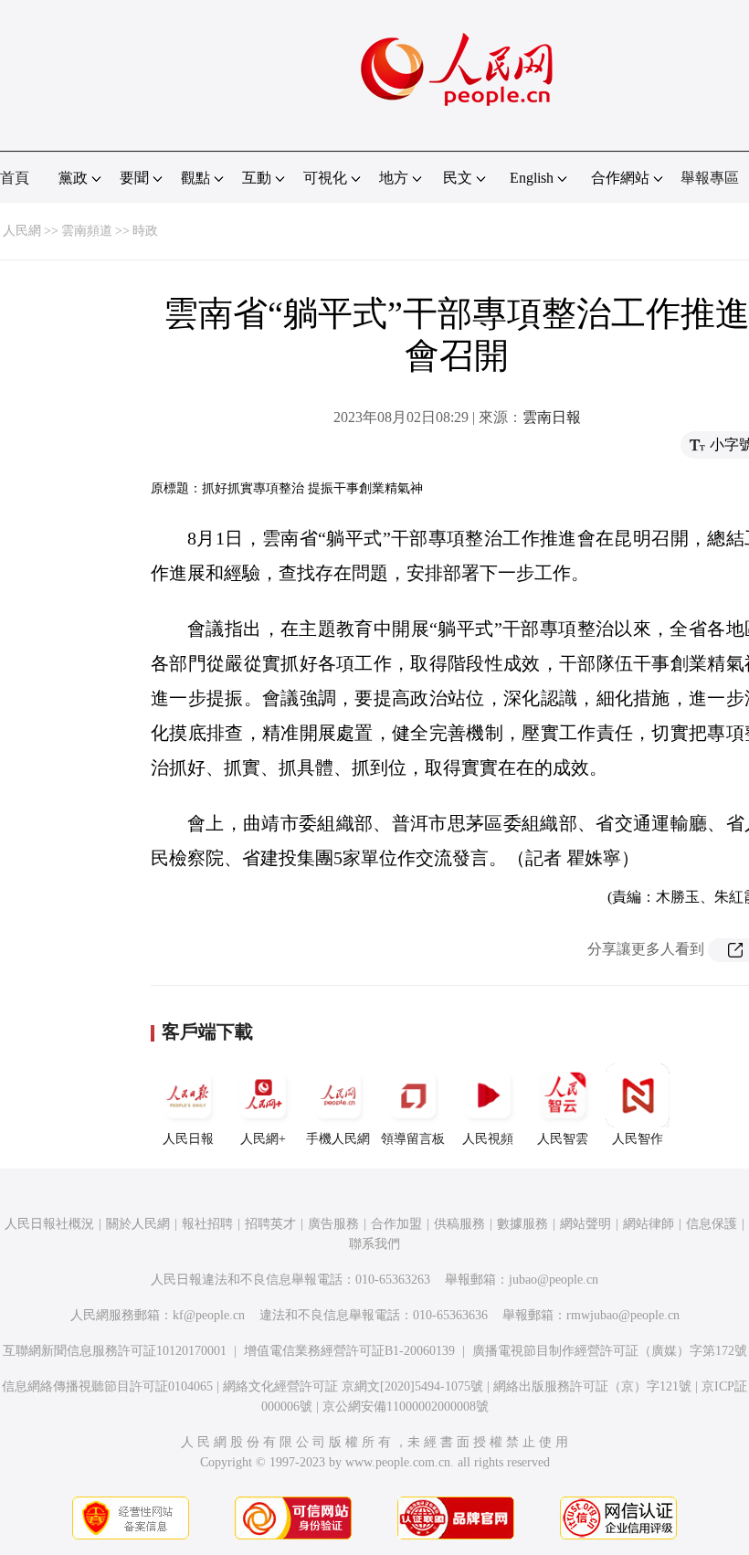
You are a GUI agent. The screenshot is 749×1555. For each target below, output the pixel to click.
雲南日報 (551, 417)
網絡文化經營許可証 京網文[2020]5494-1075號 (353, 1386)
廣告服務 (333, 1224)
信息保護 (711, 1224)
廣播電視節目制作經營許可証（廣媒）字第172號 (609, 1351)
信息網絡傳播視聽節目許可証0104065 (107, 1386)
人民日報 (188, 1139)
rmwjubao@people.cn (623, 1315)
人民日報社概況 (49, 1224)
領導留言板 (413, 1139)
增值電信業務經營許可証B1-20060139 (349, 1351)
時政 (145, 231)
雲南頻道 (86, 231)
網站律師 (648, 1224)
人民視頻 (487, 1139)
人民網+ (263, 1139)
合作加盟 (396, 1224)
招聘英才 (270, 1224)
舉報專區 (709, 177)
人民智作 (637, 1139)
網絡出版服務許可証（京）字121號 (592, 1386)
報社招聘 (207, 1224)
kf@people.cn (209, 1315)
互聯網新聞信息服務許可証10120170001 (115, 1351)
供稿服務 (459, 1224)
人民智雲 (562, 1139)
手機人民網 (338, 1139)
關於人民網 (138, 1224)
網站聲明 (585, 1224)
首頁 (14, 177)
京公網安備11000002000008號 (405, 1406)
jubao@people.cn (553, 1279)
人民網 (22, 231)
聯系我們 (374, 1244)
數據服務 (522, 1224)
